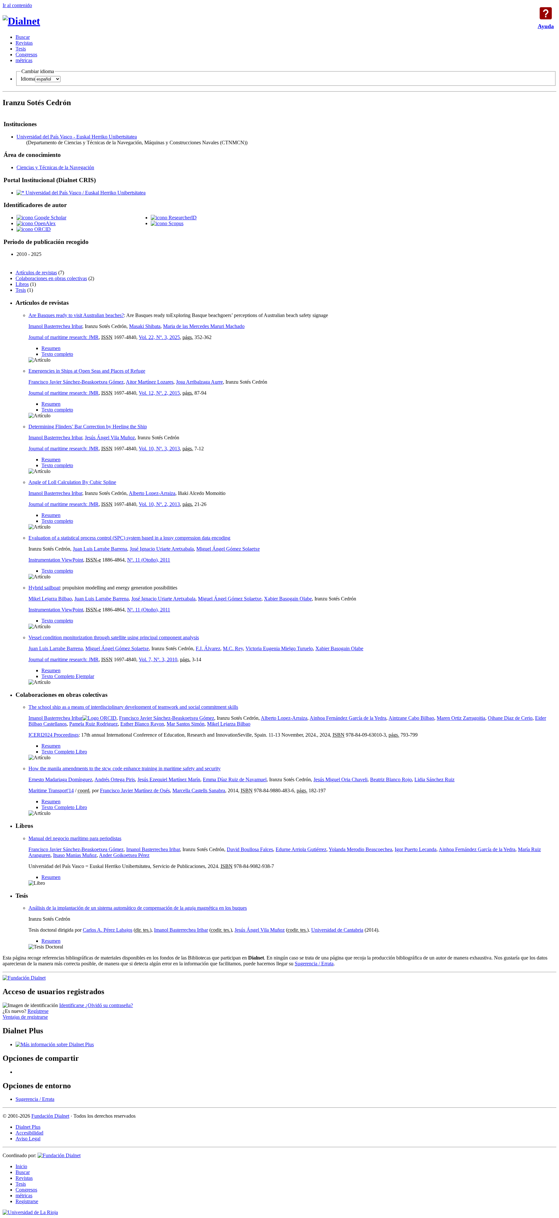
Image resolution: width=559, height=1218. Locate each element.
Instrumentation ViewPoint (55, 560)
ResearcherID (182, 217)
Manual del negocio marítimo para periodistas (74, 838)
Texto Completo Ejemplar (67, 676)
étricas (24, 60)
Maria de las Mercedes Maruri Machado (204, 326)
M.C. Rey (233, 648)
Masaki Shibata (144, 326)
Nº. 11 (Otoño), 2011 (148, 560)
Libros (22, 284)
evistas (24, 43)
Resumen (50, 348)
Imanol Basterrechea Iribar (55, 326)
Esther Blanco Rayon (142, 724)
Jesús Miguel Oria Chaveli (340, 779)
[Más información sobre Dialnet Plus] (55, 1044)
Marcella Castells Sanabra (198, 790)
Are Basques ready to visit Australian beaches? (76, 315)
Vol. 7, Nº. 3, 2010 (158, 659)
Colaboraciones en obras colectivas (51, 278)
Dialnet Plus (28, 1127)
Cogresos (26, 54)
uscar (23, 37)
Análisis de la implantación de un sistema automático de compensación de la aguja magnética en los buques (137, 908)
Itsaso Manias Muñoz (75, 855)
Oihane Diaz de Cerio (510, 718)
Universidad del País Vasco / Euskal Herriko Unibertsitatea (85, 192)
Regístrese (38, 1011)
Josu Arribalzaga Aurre (199, 382)
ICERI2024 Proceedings (53, 735)
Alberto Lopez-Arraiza (152, 493)
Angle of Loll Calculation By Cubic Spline (72, 482)
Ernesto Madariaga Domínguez (60, 779)
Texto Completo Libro (64, 751)
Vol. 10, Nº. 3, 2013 (159, 448)
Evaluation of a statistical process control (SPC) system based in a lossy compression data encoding (129, 538)
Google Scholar (49, 217)
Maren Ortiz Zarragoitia (461, 718)
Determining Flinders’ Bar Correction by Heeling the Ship (87, 426)
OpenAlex (44, 223)
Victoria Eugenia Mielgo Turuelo (279, 648)
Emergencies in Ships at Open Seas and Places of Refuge (86, 371)
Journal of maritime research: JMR (63, 337)
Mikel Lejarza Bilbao (50, 598)
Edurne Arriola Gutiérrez (301, 849)
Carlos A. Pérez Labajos (107, 930)
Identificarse (72, 1005)
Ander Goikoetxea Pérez (124, 855)
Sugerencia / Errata (314, 963)
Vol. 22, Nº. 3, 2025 (159, 337)
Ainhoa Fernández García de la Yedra (348, 718)
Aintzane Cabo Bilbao (411, 718)
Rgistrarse (27, 1201)
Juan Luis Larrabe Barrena (100, 549)
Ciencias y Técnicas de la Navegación (55, 167)
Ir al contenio (17, 5)
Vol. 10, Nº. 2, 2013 (159, 504)
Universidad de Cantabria (337, 930)
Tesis (21, 290)
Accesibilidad (29, 1133)
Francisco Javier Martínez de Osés (135, 790)
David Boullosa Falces (250, 849)
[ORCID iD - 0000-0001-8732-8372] (99, 718)
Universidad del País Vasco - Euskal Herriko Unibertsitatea (76, 136)
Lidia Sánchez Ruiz (434, 779)
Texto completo (57, 354)
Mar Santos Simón (185, 724)
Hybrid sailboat (44, 587)
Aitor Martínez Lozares (149, 382)
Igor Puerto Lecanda (415, 849)
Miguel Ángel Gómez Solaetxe (228, 549)
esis (21, 48)
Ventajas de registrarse (25, 1017)
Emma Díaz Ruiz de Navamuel (235, 779)
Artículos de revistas (36, 272)
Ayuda (546, 13)
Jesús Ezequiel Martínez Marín (168, 779)
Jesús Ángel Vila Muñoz (110, 437)
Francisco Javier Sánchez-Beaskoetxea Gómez (76, 382)
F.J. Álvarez (208, 648)
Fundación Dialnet (50, 1116)
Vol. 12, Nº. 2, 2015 (159, 393)
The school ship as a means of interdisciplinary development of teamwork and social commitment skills (133, 707)
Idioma (28, 79)
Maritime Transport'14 (51, 790)
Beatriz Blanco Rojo (391, 779)
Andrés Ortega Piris (114, 779)
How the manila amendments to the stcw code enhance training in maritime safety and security (124, 768)
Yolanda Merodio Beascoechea (360, 849)
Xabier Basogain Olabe (288, 598)
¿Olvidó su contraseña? (109, 1005)
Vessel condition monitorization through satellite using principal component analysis (113, 637)
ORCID (42, 229)
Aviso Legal (28, 1138)
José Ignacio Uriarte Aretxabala (162, 549)
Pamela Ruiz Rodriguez (93, 724)
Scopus (175, 223)
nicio (21, 1166)
